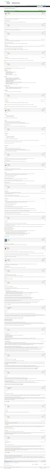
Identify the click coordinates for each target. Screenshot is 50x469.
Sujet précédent (6, 461)
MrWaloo (8, 406)
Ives (8, 52)
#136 (45, 189)
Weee (8, 63)
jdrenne (8, 437)
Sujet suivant (9, 461)
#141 (45, 273)
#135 (45, 167)
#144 (45, 332)
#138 (45, 242)
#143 (45, 310)
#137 (45, 220)
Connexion (10, 6)
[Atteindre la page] (17, 10)
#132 (45, 112)
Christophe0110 (9, 307)
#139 (45, 250)
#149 (45, 419)
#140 (45, 262)
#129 (45, 55)
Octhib (8, 247)
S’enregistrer (13, 6)
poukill (8, 239)
